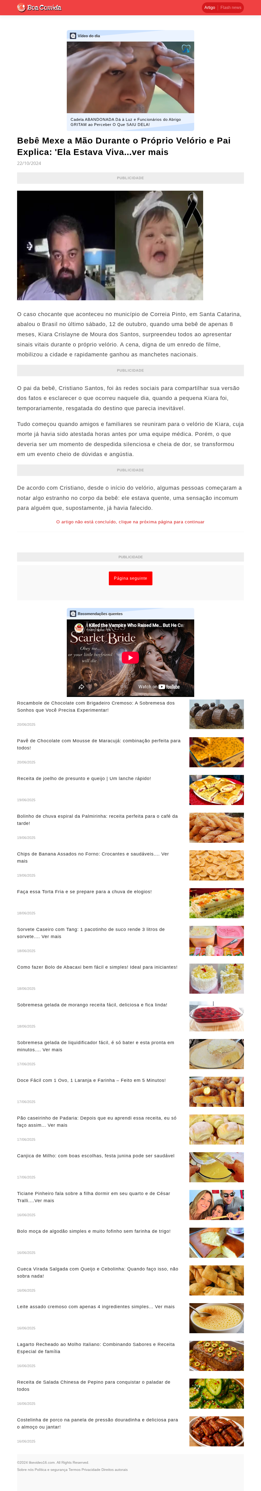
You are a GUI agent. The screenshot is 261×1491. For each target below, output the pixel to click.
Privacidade (91, 1470)
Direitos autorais (114, 1470)
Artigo (209, 7)
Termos (75, 1470)
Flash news (230, 7)
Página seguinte (130, 578)
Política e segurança (51, 1470)
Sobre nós (25, 1470)
